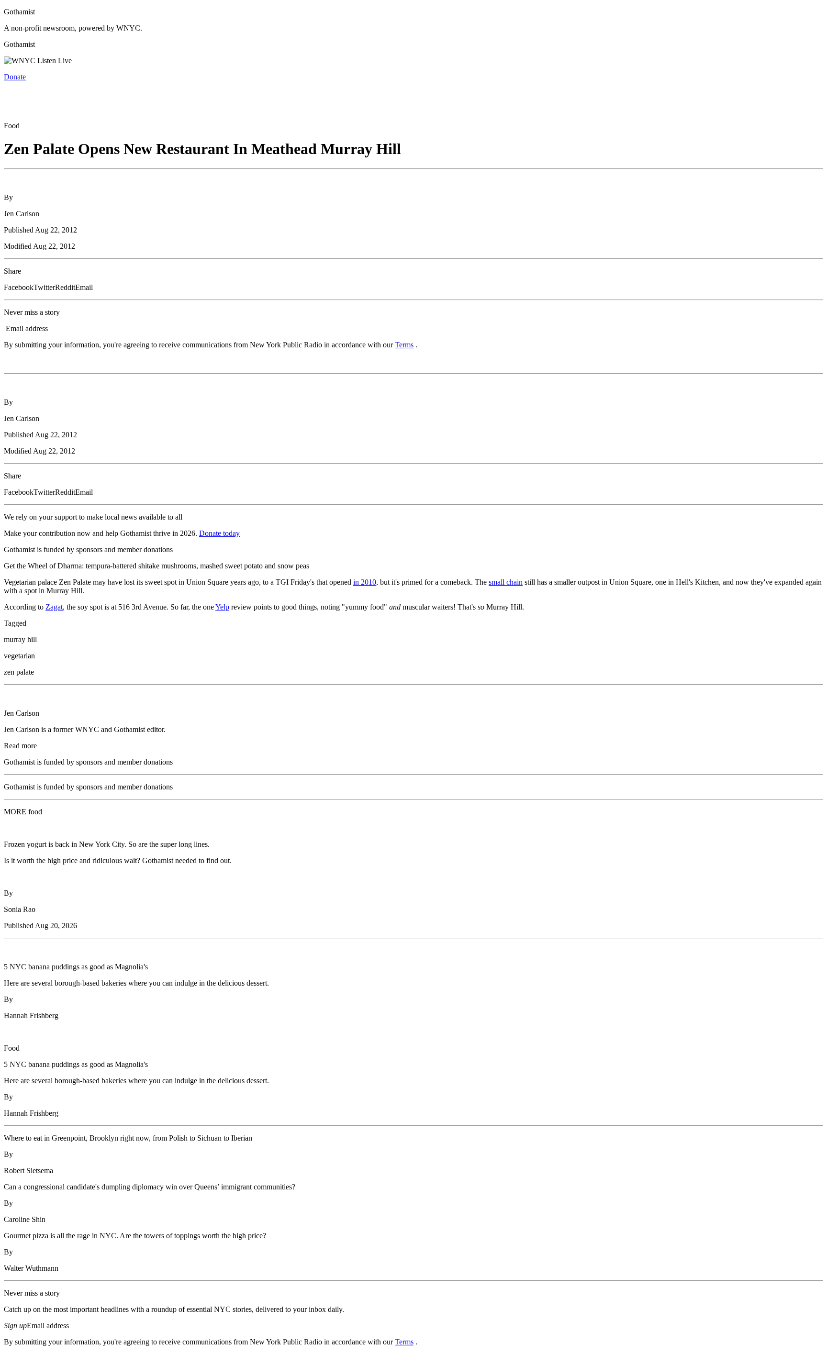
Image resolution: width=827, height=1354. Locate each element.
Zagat (54, 607)
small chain (506, 582)
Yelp (222, 607)
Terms (404, 345)
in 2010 (364, 582)
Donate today (219, 533)
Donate (15, 77)
